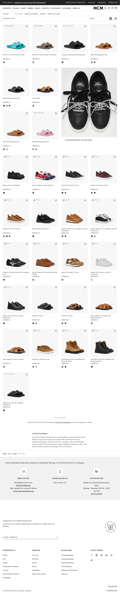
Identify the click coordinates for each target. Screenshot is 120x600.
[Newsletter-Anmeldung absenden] (57, 537)
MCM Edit (35, 559)
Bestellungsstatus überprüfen (11, 566)
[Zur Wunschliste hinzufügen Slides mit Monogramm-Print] (114, 26)
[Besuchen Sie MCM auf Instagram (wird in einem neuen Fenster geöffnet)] (97, 555)
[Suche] (105, 8)
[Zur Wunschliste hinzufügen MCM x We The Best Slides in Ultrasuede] (56, 26)
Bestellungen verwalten (75, 2)
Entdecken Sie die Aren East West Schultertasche (30, 2)
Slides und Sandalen (31, 14)
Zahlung (5, 563)
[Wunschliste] (112, 8)
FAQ (4, 559)
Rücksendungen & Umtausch (11, 574)
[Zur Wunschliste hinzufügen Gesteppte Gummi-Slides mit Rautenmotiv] (85, 26)
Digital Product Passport (39, 574)
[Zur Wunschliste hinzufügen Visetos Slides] (56, 70)
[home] (98, 9)
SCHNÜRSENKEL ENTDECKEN (78, 140)
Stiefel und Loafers (54, 14)
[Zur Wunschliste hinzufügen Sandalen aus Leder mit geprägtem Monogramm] (26, 374)
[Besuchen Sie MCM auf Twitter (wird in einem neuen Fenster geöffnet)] (101, 555)
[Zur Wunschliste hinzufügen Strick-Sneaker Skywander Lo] (56, 200)
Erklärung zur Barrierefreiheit (69, 570)
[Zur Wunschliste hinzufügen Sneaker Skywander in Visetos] (85, 244)
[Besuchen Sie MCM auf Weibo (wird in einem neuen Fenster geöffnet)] (111, 555)
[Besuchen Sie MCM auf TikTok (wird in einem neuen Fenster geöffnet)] (92, 560)
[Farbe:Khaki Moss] (94, 62)
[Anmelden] (109, 8)
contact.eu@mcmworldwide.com (23, 491)
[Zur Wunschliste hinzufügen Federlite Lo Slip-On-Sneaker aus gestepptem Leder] (26, 244)
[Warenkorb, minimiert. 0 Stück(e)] (116, 8)
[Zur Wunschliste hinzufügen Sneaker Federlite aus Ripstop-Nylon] (56, 157)
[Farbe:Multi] (33, 193)
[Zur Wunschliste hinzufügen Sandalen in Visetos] (56, 287)
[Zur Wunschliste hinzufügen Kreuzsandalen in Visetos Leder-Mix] (26, 331)
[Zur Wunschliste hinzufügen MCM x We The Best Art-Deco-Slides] (26, 26)
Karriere (34, 566)
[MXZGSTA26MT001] (89, 102)
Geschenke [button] (66, 8)
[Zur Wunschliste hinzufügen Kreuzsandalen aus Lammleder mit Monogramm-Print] (114, 287)
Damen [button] (23, 8)
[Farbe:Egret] (92, 280)
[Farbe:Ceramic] (4, 62)
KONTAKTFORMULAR (23, 485)
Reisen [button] (37, 8)
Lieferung (5, 570)
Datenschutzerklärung (67, 563)
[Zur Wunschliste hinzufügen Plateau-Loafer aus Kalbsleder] (26, 157)
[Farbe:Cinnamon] (65, 192)
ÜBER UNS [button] (76, 8)
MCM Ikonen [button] (56, 8)
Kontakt (91, 2)
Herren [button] (31, 8)
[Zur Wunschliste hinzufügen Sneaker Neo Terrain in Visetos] (85, 157)
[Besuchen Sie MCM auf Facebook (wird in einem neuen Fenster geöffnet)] (92, 555)
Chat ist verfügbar (96, 494)
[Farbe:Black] (62, 62)
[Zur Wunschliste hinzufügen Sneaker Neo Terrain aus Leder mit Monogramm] (114, 244)
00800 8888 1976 (60, 483)
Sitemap (34, 563)
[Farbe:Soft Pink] (6, 149)
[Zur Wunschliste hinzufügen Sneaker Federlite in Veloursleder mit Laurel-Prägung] (56, 244)
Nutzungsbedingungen (67, 559)
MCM (4, 453)
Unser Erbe (35, 555)
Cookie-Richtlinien (66, 566)
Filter (92, 18)
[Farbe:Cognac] (92, 62)
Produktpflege (7, 578)
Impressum (64, 574)
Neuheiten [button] (7, 8)
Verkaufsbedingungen (67, 555)
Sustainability (36, 570)
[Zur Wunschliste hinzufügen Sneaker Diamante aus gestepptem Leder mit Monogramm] (85, 200)
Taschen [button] (16, 8)
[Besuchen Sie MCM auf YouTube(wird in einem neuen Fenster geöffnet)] (106, 555)
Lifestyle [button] (46, 8)
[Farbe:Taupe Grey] (33, 62)
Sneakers (43, 14)
